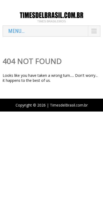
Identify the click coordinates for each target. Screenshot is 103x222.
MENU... (16, 31)
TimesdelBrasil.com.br (69, 105)
